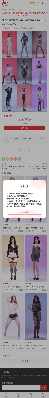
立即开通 (24, 212)
